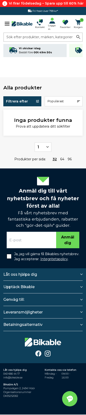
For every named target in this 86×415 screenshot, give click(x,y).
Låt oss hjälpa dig (20, 274)
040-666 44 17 (11, 373)
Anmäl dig (67, 240)
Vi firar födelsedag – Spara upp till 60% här (46, 3)
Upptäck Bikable (19, 287)
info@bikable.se (12, 377)
